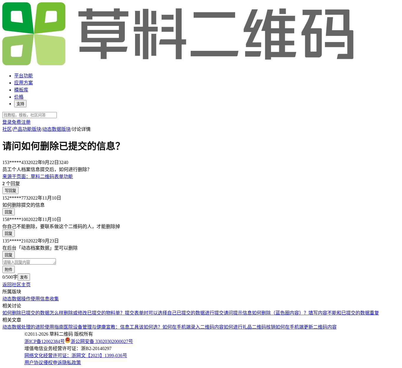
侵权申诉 (52, 362)
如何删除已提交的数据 (25, 312)
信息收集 (49, 298)
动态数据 (11, 298)
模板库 (21, 89)
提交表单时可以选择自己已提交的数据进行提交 (174, 312)
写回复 (10, 190)
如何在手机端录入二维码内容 (193, 326)
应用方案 (23, 82)
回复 (8, 212)
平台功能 (23, 75)
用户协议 (33, 362)
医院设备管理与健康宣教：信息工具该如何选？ (113, 326)
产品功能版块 (27, 129)
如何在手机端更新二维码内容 (306, 326)
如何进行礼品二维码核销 (249, 326)
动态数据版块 (56, 129)
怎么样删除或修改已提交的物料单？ (87, 312)
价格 (19, 96)
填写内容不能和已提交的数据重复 (343, 312)
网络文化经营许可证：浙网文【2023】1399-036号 (75, 355)
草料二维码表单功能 (37, 176)
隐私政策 (71, 362)
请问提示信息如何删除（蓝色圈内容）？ (266, 312)
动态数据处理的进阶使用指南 (33, 326)
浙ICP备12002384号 (44, 341)
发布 (24, 277)
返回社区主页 (16, 284)
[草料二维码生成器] (179, 64)
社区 (7, 129)
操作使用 (30, 298)
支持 (20, 104)
